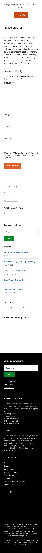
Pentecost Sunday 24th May (16, 252)
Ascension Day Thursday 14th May (19, 261)
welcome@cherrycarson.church (16, 308)
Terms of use (9, 388)
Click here (23, 443)
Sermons (7, 466)
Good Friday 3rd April (13, 280)
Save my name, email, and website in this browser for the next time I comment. (21, 155)
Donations (7, 478)
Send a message (10, 484)
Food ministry (9, 475)
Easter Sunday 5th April (14, 271)
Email (7, 127)
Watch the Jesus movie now (14, 481)
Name (7, 115)
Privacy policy (9, 385)
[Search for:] (21, 232)
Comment (9, 83)
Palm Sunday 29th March (15, 289)
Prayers (7, 463)
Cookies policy (9, 382)
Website (7, 138)
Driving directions (10, 472)
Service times (9, 469)
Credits (6, 391)
